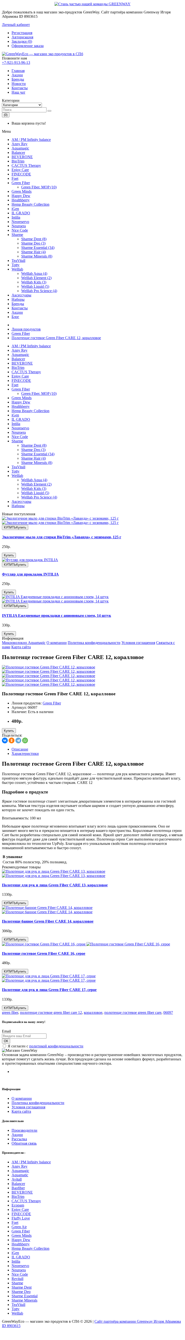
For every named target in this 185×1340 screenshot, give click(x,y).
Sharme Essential (25, 1296)
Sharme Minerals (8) (36, 256)
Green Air (19, 1227)
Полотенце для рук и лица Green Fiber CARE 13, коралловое (55, 885)
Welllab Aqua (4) (34, 273)
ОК (6, 1041)
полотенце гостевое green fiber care (132, 1012)
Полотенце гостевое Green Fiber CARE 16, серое (43, 953)
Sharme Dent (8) (33, 239)
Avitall (17, 1179)
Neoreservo (20, 222)
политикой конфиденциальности (56, 1046)
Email (6, 1031)
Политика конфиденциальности (94, 643)
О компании (56, 643)
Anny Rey (19, 144)
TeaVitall (18, 260)
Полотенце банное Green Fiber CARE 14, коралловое (47, 921)
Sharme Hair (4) (33, 252)
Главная (18, 71)
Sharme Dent (22, 1287)
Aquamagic (20, 148)
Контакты (20, 88)
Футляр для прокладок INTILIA (30, 574)
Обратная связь (24, 1143)
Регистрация (22, 33)
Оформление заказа (28, 46)
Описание (20, 749)
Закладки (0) (22, 41)
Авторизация (22, 37)
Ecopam (18, 1205)
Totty (16, 265)
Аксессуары (21, 295)
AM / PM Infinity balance (31, 140)
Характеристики (25, 753)
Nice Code (20, 230)
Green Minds (22, 191)
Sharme (17, 235)
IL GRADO (21, 213)
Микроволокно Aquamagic (24, 643)
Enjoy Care (20, 170)
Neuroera (19, 226)
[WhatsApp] (25, 740)
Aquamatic (20, 1175)
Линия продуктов (26, 329)
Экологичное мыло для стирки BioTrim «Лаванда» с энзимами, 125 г (61, 537)
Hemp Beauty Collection (30, 204)
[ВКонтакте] (5, 740)
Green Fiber (21, 183)
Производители (24, 1130)
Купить (9, 555)
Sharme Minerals (24, 1300)
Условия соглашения (138, 643)
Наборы (18, 299)
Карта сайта (21, 647)
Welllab (17, 269)
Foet (15, 178)
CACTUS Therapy (26, 165)
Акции (17, 75)
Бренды (18, 79)
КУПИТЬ (15, 527)
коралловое (93, 1012)
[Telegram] (18, 740)
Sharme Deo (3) (33, 243)
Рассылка (19, 1139)
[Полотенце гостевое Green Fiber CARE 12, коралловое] (48, 667)
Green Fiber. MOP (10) (39, 187)
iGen (15, 209)
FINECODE (21, 174)
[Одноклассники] (11, 740)
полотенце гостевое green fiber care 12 (51, 1012)
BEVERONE (22, 157)
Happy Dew (21, 196)
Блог (15, 317)
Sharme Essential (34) (37, 248)
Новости (19, 84)
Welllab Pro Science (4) (39, 291)
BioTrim (18, 161)
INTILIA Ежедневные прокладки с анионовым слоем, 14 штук (56, 615)
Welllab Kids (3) (33, 282)
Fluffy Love (21, 1218)
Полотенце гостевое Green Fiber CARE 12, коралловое (56, 338)
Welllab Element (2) (36, 278)
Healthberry (21, 200)
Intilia (16, 217)
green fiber (10, 1012)
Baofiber (18, 1188)
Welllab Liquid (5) (35, 286)
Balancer (18, 152)
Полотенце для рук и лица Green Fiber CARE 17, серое (49, 990)
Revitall (17, 1279)
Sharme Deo (21, 1292)
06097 (168, 1012)
